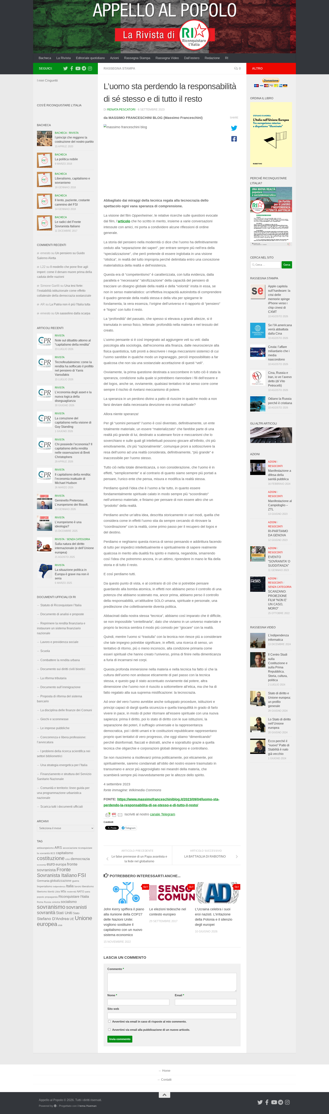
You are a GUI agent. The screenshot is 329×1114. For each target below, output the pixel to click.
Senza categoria (78, 539)
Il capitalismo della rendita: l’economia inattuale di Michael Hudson (73, 479)
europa (61, 864)
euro (51, 864)
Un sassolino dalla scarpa (72, 313)
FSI (82, 875)
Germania (43, 880)
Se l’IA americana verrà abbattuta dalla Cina (280, 329)
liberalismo (88, 886)
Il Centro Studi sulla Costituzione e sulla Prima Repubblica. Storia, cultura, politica (277, 667)
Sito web (113, 1008)
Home (166, 1070)
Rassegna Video (167, 58)
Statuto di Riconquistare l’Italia (60, 605)
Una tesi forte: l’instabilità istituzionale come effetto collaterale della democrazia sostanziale (64, 290)
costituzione (51, 858)
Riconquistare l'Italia (73, 897)
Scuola (45, 651)
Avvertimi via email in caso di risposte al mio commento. (149, 1021)
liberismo (42, 891)
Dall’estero (191, 58)
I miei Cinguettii (47, 80)
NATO (80, 891)
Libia (57, 891)
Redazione (212, 58)
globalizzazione (60, 880)
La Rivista (63, 58)
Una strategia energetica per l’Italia (63, 765)
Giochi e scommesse (54, 719)
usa (60, 925)
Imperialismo (44, 886)
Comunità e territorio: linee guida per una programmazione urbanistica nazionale (63, 792)
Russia (47, 902)
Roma (40, 902)
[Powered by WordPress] (55, 1105)
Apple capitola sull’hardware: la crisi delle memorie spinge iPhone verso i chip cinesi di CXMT (279, 299)
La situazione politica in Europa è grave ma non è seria (72, 574)
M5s (63, 891)
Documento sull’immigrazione (60, 687)
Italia (70, 886)
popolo (40, 897)
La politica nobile (66, 159)
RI (226, 58)
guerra (75, 881)
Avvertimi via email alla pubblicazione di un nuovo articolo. (151, 1029)
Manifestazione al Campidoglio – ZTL (280, 505)
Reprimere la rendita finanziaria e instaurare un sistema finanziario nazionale (61, 628)
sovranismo (51, 907)
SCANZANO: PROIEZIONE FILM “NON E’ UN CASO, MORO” (277, 600)
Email (179, 995)
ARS (58, 847)
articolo (124, 221)
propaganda (51, 897)
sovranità (46, 912)
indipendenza (59, 886)
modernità (71, 892)
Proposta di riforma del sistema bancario (59, 699)
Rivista (74, 132)
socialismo (69, 902)
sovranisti (76, 907)
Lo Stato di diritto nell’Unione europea (279, 724)
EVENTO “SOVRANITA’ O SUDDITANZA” (279, 561)
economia (41, 865)
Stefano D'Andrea (53, 918)
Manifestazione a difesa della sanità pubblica (279, 475)
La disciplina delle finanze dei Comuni (66, 710)
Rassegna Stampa (137, 58)
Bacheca (45, 58)
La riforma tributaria (53, 678)
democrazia (80, 859)
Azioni (114, 58)
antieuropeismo (45, 848)
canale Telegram (162, 814)
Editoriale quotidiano (90, 58)
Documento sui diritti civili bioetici (62, 669)
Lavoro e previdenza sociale (59, 642)
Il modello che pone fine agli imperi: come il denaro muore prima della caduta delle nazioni (64, 271)
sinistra (56, 902)
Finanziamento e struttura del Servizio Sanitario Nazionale (64, 776)
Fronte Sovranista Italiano (57, 872)
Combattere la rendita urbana (60, 660)
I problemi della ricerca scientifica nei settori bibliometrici (63, 754)
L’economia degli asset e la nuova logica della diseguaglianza (73, 396)
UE (72, 919)
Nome (112, 995)
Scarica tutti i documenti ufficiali (61, 806)
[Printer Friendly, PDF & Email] (114, 814)
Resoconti (275, 466)
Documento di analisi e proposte (62, 614)
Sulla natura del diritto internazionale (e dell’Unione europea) (74, 548)
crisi (67, 859)
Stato (76, 913)
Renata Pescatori (121, 109)
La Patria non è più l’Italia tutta (70, 304)
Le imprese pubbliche (54, 728)
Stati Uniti (64, 913)
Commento (115, 969)
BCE (52, 853)
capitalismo (64, 853)
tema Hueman (88, 1105)
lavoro (77, 886)
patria (87, 892)
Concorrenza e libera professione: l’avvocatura (61, 740)
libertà (51, 891)
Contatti (166, 1079)
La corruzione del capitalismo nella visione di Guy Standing (73, 422)
